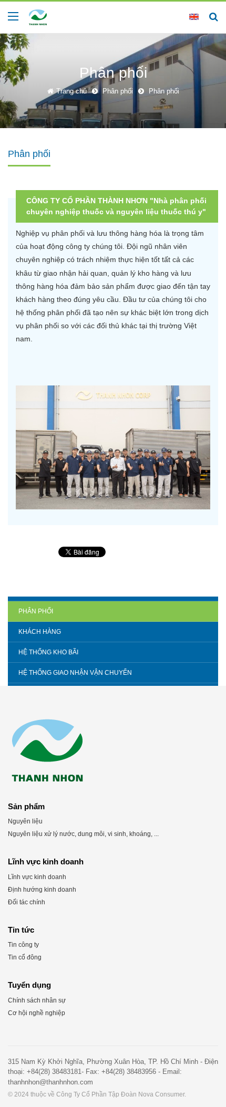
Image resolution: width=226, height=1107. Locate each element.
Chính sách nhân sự (37, 1000)
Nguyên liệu (25, 821)
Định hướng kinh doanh (42, 889)
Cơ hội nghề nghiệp (36, 1013)
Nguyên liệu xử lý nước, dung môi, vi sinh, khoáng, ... (83, 834)
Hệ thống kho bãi (48, 652)
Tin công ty (23, 944)
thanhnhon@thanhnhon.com (50, 1082)
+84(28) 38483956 (128, 1071)
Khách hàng (39, 631)
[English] (194, 16)
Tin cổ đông (25, 957)
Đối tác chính (26, 902)
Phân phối (35, 611)
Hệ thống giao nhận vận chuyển (75, 672)
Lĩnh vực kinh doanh (37, 877)
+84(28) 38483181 (54, 1071)
